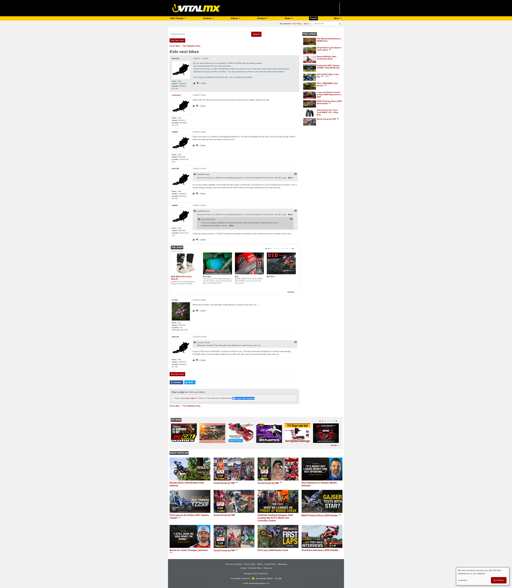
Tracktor (175, 300)
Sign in (306, 24)
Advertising (282, 564)
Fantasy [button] (207, 18)
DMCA (260, 564)
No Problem (499, 580)
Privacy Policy (249, 564)
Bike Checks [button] (177, 18)
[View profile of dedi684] (181, 143)
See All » (291, 292)
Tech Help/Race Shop (191, 46)
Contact (243, 568)
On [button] (276, 578)
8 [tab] (287, 248)
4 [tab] (277, 248)
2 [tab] (271, 248)
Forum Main (175, 46)
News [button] (288, 18)
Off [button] (280, 578)
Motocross (267, 568)
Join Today (296, 24)
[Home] (196, 8)
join (188, 398)
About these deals (177, 251)
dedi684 (175, 132)
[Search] (340, 24)
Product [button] (261, 18)
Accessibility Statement (240, 578)
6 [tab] (282, 248)
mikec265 (175, 58)
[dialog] (482, 576)
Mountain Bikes (255, 568)
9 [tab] (290, 248)
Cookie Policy (270, 564)
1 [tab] (269, 248)
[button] (176, 382)
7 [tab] (285, 248)
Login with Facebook (245, 398)
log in (193, 398)
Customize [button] (462, 580)
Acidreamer (176, 95)
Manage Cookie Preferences (256, 573)
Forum (313, 18)
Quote (203, 83)
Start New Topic (177, 40)
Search (256, 34)
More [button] (336, 18)
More (290, 178)
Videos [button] (234, 18)
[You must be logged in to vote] (194, 83)
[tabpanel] (185, 269)
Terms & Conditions (234, 564)
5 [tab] (279, 248)
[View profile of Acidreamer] (181, 106)
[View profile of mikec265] (181, 70)
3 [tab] (274, 248)
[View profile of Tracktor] (181, 311)
